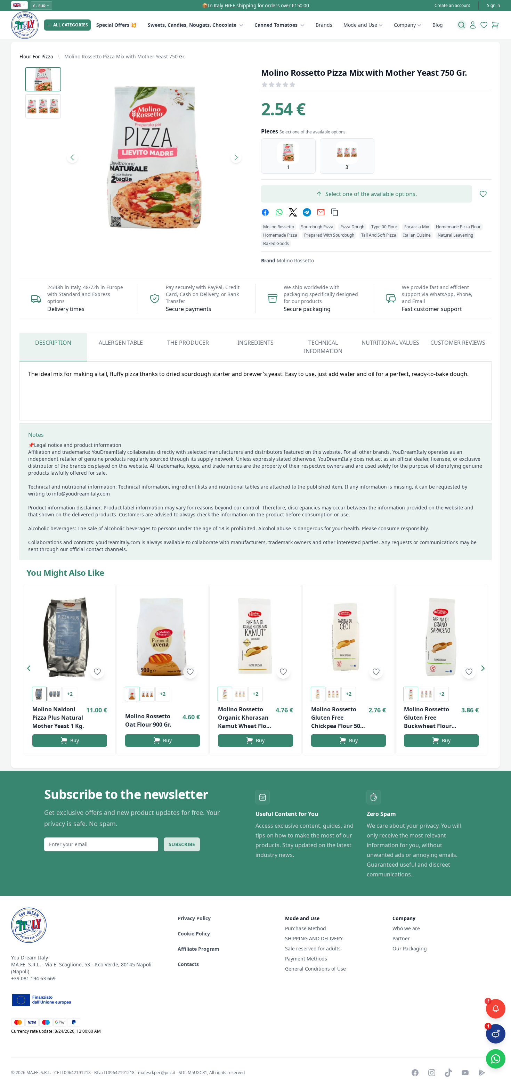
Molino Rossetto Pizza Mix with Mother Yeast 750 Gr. (124, 56)
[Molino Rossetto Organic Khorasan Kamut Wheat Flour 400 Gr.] (255, 636)
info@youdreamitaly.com (81, 493)
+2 (70, 693)
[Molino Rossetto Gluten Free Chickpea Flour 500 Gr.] (348, 636)
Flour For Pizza (36, 56)
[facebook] (265, 212)
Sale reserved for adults (313, 948)
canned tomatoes (276, 25)
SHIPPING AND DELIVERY (314, 938)
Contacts (188, 964)
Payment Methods (306, 958)
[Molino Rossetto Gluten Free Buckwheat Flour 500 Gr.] (441, 636)
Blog (437, 25)
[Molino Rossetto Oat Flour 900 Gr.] (162, 636)
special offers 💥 (116, 25)
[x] (293, 212)
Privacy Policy (194, 918)
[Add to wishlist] (97, 672)
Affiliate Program (198, 949)
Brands (324, 25)
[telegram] (307, 212)
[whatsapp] (279, 212)
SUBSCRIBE (182, 844)
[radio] (288, 156)
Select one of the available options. (371, 194)
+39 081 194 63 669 (33, 978)
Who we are (406, 928)
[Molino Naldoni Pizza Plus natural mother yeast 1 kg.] (69, 636)
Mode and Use (360, 25)
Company (405, 25)
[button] (31, 670)
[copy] (335, 212)
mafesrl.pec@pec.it (156, 1072)
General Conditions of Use (315, 968)
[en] (19, 5)
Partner (401, 938)
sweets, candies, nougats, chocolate (192, 25)
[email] (321, 212)
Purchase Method (305, 928)
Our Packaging (409, 948)
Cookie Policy (194, 933)
